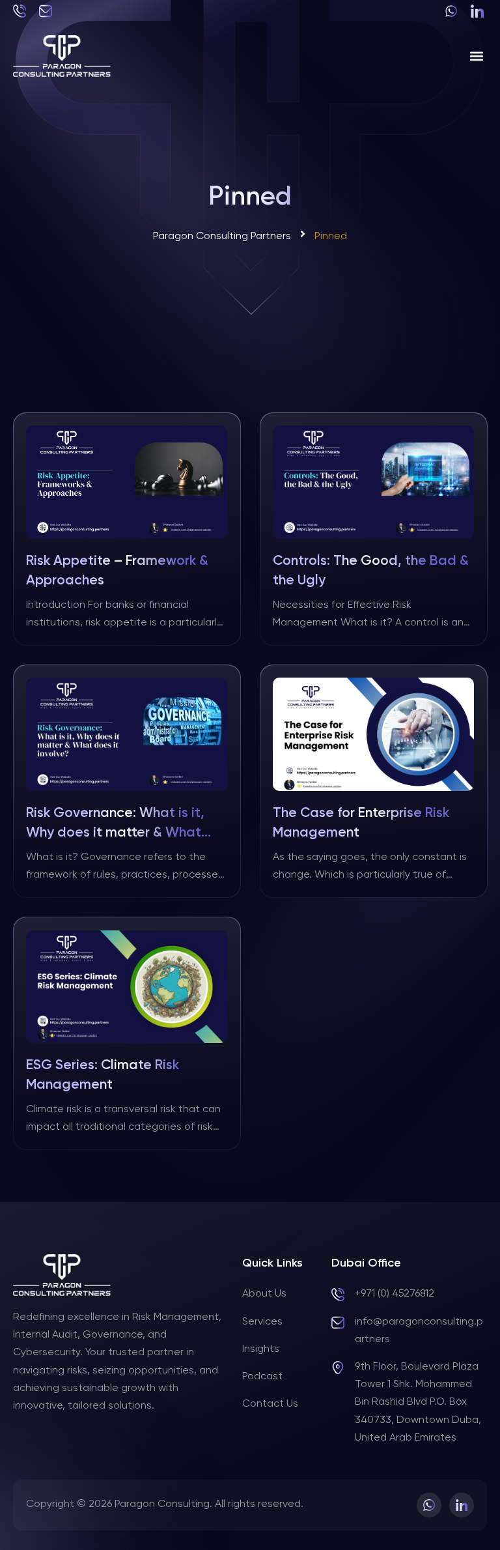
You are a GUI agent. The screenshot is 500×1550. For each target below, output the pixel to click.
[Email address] (47, 11)
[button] (476, 56)
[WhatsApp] (453, 11)
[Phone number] (21, 11)
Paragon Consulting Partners (222, 236)
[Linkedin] (479, 11)
